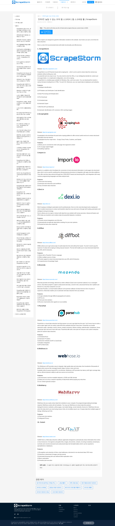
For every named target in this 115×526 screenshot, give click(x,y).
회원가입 (90, 2)
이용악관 (76, 516)
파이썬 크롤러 (88, 487)
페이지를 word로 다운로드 (89, 483)
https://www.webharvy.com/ (50, 399)
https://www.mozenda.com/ (50, 279)
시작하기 (50, 7)
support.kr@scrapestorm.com (23, 517)
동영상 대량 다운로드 (55, 487)
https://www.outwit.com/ (49, 436)
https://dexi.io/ (46, 203)
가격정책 (47, 2)
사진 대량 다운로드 (57, 492)
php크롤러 (62, 483)
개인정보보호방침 (78, 513)
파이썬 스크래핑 (41, 487)
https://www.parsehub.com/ (50, 320)
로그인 (84, 2)
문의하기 (73, 2)
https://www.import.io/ (48, 167)
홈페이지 (39, 2)
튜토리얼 (61, 507)
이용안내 (63, 2)
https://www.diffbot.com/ (49, 242)
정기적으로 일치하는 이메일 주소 (46, 483)
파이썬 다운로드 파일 (43, 492)
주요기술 (66, 7)
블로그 (39, 16)
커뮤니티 (76, 509)
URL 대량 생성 (74, 483)
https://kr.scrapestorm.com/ (50, 68)
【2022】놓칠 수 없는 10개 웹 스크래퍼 (50, 16)
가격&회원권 (61, 509)
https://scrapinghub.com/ (49, 132)
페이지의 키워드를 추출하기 (73, 487)
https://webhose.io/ (48, 363)
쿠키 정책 (76, 515)
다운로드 (55, 2)
